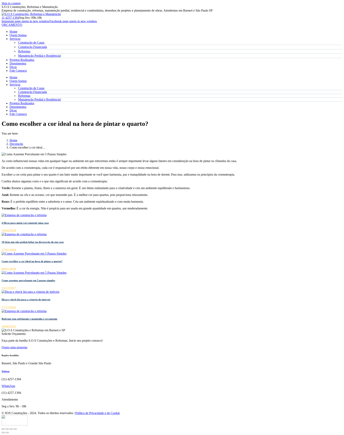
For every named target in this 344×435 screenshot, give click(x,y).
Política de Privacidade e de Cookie (97, 413)
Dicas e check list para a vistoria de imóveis (26, 299)
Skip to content (11, 3)
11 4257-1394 (10, 17)
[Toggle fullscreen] (11, 429)
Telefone (6, 371)
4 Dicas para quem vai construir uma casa (25, 222)
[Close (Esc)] (3, 429)
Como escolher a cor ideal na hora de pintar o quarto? (32, 261)
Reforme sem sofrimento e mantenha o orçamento (29, 318)
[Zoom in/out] (15, 429)
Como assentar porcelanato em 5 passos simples (28, 280)
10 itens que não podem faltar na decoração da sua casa (33, 241)
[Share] (7, 429)
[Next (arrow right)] (7, 432)
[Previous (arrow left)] (3, 432)
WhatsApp (8, 386)
